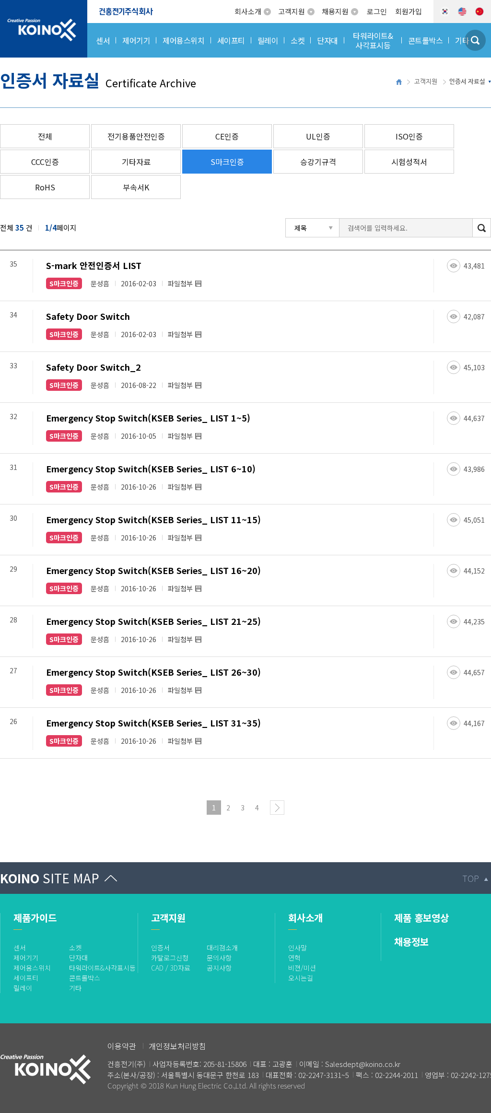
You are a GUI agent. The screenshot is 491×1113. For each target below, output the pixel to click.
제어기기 (25, 957)
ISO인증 (409, 136)
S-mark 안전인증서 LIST (93, 265)
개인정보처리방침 (177, 1046)
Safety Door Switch (88, 316)
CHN (479, 11)
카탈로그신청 (169, 957)
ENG (462, 11)
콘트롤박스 (84, 978)
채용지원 (335, 11)
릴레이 (22, 988)
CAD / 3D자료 (170, 967)
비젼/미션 (302, 967)
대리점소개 (222, 947)
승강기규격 (318, 161)
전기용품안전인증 (136, 136)
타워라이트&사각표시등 (102, 967)
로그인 (377, 11)
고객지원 (291, 11)
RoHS (45, 187)
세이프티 (25, 978)
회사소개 (247, 11)
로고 (7, 6)
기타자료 (136, 161)
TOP (470, 878)
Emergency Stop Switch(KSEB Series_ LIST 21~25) (153, 621)
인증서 (160, 947)
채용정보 (411, 942)
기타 (75, 988)
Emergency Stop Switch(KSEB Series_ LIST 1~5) (148, 417)
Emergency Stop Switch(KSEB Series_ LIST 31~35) (153, 722)
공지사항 (219, 967)
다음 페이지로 (277, 807)
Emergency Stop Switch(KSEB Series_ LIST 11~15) (153, 519)
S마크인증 (227, 161)
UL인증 (318, 136)
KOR (445, 11)
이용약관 (121, 1046)
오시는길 (300, 978)
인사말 (297, 947)
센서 (19, 947)
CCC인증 (45, 161)
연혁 (294, 957)
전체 (45, 136)
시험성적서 (409, 161)
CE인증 (227, 136)
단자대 (78, 957)
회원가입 (408, 11)
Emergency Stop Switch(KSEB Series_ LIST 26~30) (153, 672)
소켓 (75, 947)
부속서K (136, 187)
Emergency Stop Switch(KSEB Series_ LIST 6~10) (151, 468)
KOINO (49, 878)
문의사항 (219, 957)
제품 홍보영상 (421, 918)
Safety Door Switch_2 (93, 367)
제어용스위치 (32, 967)
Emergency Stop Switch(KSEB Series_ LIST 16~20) (153, 570)
